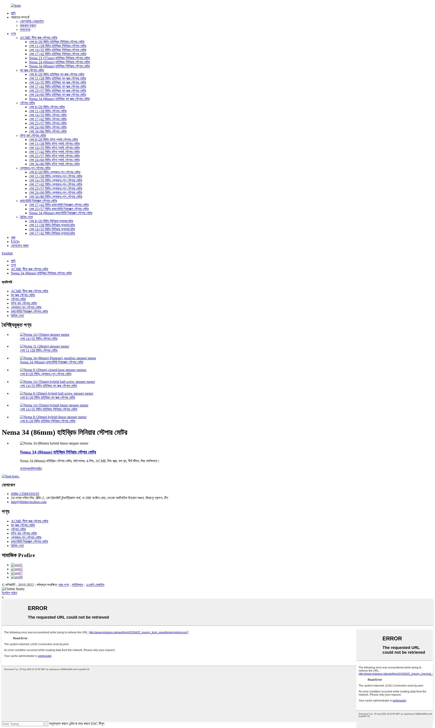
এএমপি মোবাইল (95, 585)
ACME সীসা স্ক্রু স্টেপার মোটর (38, 38)
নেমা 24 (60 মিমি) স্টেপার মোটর (47, 127)
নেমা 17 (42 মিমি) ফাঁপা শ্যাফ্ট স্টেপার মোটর (54, 152)
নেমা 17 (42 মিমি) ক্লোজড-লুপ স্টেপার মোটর (55, 184)
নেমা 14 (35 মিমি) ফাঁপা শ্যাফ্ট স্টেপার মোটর (54, 148)
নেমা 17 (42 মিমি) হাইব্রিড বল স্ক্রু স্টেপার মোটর (57, 87)
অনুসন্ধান (25, 469)
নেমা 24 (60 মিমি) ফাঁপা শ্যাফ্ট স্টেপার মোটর (54, 160)
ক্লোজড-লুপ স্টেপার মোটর (35, 168)
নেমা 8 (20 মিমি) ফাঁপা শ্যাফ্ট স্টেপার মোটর (53, 140)
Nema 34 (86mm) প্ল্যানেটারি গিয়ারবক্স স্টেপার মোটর (60, 213)
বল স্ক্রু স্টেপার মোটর (32, 70)
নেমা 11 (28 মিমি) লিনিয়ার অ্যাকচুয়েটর (52, 225)
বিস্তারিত (36, 469)
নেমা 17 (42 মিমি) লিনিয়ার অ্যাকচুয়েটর (52, 233)
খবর (13, 237)
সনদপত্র (25, 29)
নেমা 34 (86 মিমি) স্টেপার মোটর (47, 131)
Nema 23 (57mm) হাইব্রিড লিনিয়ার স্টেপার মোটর (59, 58)
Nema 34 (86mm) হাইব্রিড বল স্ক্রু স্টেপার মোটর (59, 99)
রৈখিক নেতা (26, 217)
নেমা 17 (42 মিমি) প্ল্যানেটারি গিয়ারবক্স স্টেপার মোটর (59, 205)
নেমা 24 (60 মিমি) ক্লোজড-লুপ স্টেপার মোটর (55, 193)
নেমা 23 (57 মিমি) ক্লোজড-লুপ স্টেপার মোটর (55, 188)
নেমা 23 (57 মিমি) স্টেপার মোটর (47, 123)
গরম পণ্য (63, 585)
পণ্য (13, 34)
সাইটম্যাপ (77, 585)
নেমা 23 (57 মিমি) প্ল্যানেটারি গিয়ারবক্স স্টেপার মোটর (59, 209)
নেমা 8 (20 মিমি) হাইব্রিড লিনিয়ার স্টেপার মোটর (56, 42)
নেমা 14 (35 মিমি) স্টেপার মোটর (47, 115)
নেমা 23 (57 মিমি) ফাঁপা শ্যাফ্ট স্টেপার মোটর (54, 156)
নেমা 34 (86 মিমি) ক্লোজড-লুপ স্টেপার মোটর (55, 197)
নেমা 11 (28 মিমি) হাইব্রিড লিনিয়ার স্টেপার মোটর (57, 46)
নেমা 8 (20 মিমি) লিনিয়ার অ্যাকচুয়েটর (51, 221)
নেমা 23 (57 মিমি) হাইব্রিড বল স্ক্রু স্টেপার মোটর (57, 91)
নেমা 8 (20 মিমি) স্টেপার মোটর (47, 107)
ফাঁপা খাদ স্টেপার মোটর (33, 135)
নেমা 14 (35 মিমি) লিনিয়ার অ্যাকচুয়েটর (52, 229)
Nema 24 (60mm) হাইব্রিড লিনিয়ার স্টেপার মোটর (59, 62)
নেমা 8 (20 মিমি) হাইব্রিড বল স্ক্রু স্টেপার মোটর (56, 74)
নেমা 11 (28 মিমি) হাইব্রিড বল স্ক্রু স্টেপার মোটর (57, 78)
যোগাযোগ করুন (20, 245)
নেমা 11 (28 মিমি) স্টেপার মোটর (47, 111)
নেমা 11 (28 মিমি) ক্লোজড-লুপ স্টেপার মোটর (55, 176)
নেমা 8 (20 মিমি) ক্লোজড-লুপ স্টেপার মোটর (54, 172)
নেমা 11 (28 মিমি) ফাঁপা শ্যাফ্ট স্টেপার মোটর (54, 144)
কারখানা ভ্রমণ (28, 25)
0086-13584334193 (25, 494)
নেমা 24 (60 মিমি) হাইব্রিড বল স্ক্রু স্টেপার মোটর (57, 95)
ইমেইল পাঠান (9, 593)
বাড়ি (13, 13)
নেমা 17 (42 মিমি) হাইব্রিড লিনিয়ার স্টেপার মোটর (57, 54)
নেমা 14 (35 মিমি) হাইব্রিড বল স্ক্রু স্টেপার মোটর (57, 82)
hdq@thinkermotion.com (29, 502)
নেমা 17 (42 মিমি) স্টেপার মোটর (47, 119)
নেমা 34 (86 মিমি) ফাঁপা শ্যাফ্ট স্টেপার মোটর (54, 164)
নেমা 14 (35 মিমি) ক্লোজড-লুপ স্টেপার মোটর (55, 180)
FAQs (15, 241)
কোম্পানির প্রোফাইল (32, 21)
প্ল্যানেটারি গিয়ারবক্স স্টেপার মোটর (38, 201)
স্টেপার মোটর (27, 103)
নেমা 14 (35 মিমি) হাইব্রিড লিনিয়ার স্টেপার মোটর (57, 50)
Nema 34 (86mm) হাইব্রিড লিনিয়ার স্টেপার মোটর (59, 66)
